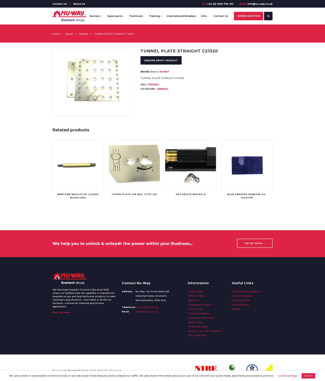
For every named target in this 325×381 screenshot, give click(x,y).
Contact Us (59, 3)
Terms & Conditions (199, 313)
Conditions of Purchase (201, 317)
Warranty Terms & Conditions (204, 331)
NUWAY (164, 71)
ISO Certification (197, 335)
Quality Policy (195, 322)
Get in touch (253, 243)
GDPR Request (240, 304)
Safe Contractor (241, 300)
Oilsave (236, 309)
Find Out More (61, 312)
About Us (79, 3)
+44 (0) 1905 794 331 (220, 3)
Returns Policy (196, 295)
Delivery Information (199, 304)
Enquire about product (161, 60)
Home (56, 33)
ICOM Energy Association (246, 291)
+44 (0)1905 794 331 (147, 307)
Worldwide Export (198, 326)
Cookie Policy (195, 291)
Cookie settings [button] (287, 375)
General (83, 33)
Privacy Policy (195, 309)
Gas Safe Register (242, 295)
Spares (69, 33)
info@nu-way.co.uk (260, 3)
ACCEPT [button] (308, 375)
